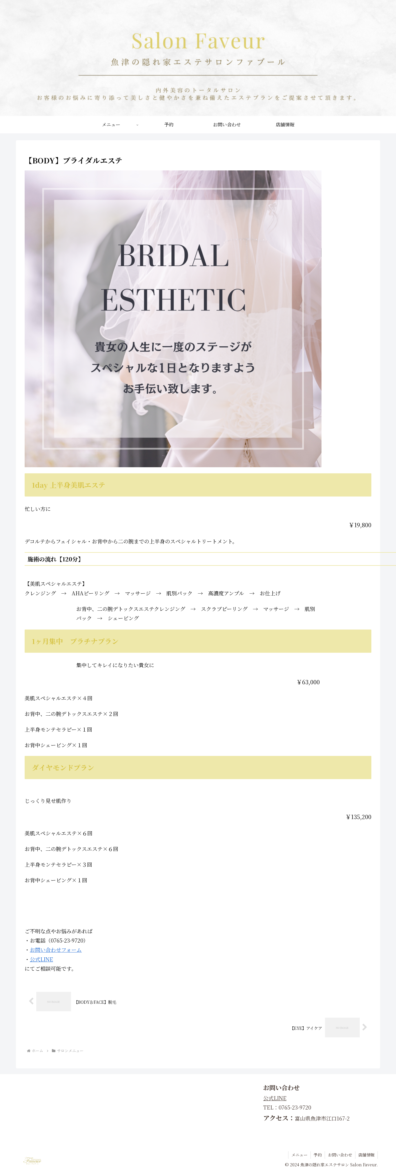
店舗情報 (366, 1155)
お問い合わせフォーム (56, 949)
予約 (318, 1155)
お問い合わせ (340, 1155)
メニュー (299, 1155)
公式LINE (41, 959)
